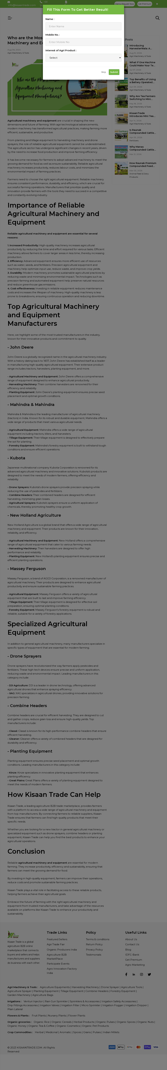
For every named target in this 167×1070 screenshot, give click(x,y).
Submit (114, 72)
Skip (103, 72)
